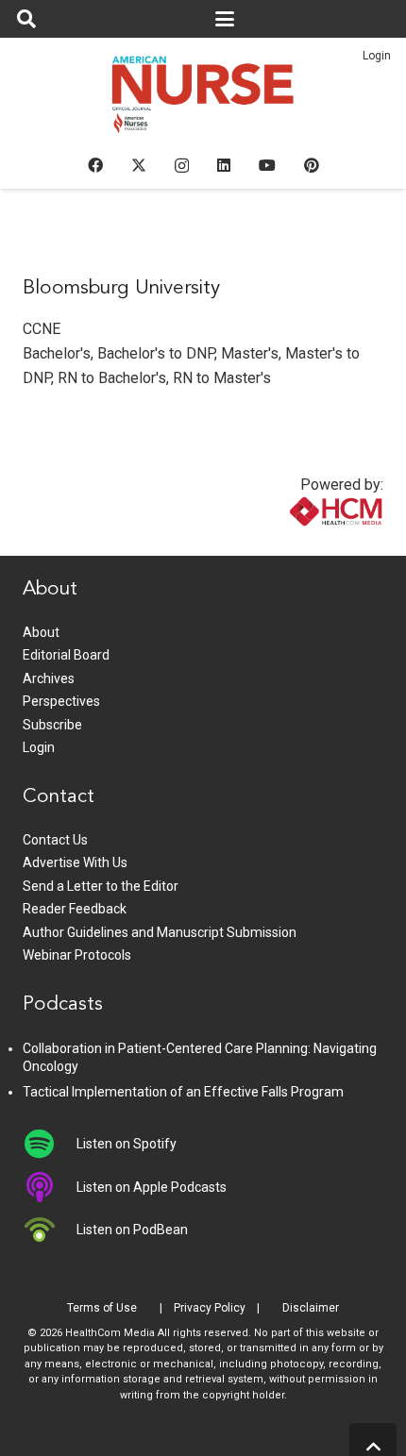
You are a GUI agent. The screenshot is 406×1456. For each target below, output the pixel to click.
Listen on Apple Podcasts (151, 1187)
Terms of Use (102, 1307)
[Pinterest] (311, 165)
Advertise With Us (75, 862)
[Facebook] (95, 165)
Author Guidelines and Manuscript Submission (159, 932)
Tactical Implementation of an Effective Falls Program (183, 1091)
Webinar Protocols (77, 954)
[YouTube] (267, 165)
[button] (26, 19)
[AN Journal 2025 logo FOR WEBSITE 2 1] (203, 100)
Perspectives (61, 701)
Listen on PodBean (132, 1229)
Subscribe (52, 724)
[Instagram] (182, 166)
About (41, 632)
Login (377, 55)
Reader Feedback (75, 908)
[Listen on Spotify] (49, 1144)
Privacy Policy (209, 1307)
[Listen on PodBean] (49, 1229)
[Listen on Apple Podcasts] (49, 1187)
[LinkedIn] (223, 165)
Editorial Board (66, 654)
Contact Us (55, 839)
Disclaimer (310, 1307)
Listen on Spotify (126, 1143)
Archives (49, 678)
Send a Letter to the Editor (100, 886)
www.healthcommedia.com (295, 544)
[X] (138, 165)
